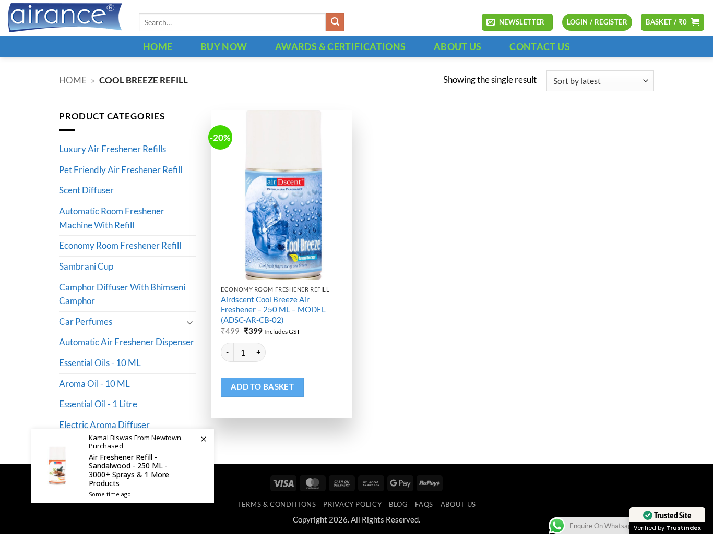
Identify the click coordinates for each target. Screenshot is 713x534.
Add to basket (262, 386)
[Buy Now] (122, 466)
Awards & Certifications (340, 46)
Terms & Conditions (276, 504)
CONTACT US (539, 46)
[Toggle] (190, 322)
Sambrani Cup (86, 266)
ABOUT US (458, 46)
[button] (517, 22)
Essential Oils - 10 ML (100, 363)
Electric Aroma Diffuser (104, 425)
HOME (157, 46)
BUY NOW (223, 46)
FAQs (424, 504)
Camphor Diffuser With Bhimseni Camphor (122, 294)
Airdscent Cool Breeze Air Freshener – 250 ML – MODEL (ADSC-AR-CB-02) (273, 309)
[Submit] (335, 22)
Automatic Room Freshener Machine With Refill (111, 219)
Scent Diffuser (86, 191)
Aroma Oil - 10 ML (94, 384)
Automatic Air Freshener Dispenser (126, 342)
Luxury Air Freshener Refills (112, 149)
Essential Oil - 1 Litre (98, 404)
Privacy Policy (352, 504)
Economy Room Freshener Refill (120, 246)
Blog (398, 504)
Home (73, 80)
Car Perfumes (85, 322)
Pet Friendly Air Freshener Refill (120, 170)
